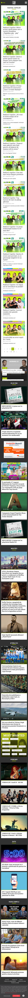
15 (14, 351)
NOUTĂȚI (14, 548)
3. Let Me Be (6, 743)
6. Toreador (6, 750)
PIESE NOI (14, 759)
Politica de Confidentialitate (10, 981)
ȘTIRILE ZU (14, 643)
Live (3, 2)
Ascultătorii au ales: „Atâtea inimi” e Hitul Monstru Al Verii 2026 (13, 372)
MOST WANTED (14, 735)
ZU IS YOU (14, 383)
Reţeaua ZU (14, 979)
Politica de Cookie (22, 981)
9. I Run (14, 754)
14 (11, 351)
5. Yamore (22, 746)
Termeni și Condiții (15, 982)
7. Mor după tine (17, 750)
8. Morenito (6, 754)
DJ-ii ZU (7, 979)
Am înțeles (17, 995)
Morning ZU (14, 361)
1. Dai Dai (5, 739)
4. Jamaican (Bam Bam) (9, 746)
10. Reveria (23, 754)
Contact (21, 979)
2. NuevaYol (14, 739)
